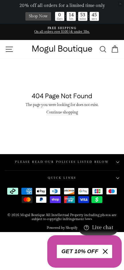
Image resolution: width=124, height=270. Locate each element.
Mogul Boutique (62, 49)
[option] (62, 30)
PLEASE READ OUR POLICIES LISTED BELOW (62, 162)
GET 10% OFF (79, 251)
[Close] (105, 251)
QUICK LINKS (62, 178)
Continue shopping (62, 112)
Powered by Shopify (62, 228)
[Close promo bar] (120, 3)
